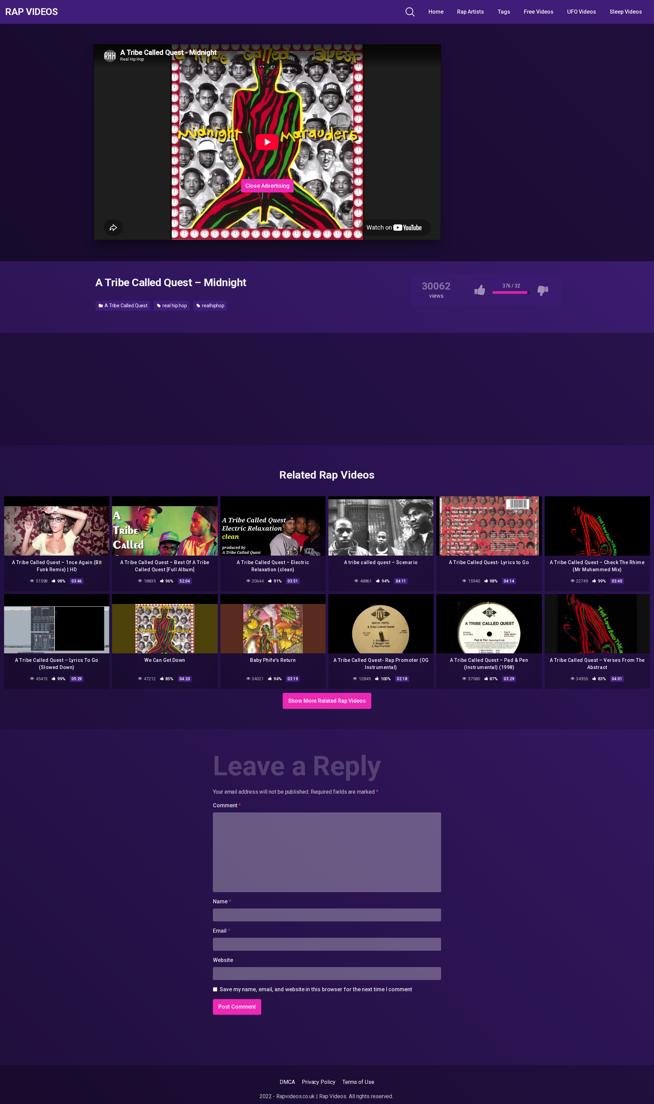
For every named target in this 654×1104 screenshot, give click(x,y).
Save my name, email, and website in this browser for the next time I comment (316, 989)
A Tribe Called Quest (125, 305)
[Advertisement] (267, 133)
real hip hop (174, 305)
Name (222, 901)
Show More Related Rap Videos (327, 701)
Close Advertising (267, 185)
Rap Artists (470, 12)
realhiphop (212, 305)
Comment (227, 805)
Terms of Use (358, 1082)
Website (223, 960)
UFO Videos (581, 12)
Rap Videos (31, 12)
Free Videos (539, 12)
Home (436, 12)
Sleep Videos (626, 12)
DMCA (287, 1082)
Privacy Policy (319, 1082)
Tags (504, 12)
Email (221, 931)
